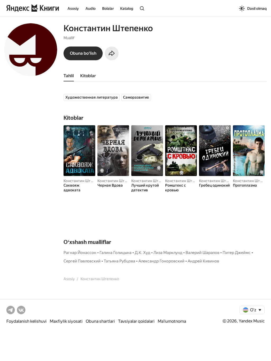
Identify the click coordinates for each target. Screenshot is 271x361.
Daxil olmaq (257, 8)
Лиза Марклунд (167, 252)
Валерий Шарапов (202, 252)
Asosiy (73, 8)
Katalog (126, 8)
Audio (90, 8)
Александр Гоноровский (161, 261)
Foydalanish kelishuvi (26, 321)
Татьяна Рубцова (119, 261)
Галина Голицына (116, 252)
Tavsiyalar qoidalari (136, 321)
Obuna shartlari (100, 321)
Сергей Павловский (82, 261)
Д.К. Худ (142, 252)
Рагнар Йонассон (80, 252)
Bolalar (108, 8)
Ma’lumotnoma (172, 321)
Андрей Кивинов (203, 261)
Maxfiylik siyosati (66, 321)
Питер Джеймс (237, 252)
